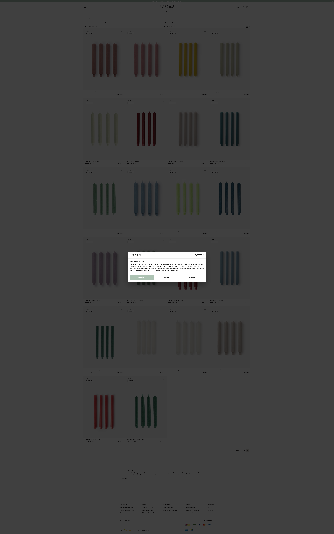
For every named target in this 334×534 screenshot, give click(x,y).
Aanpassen (166, 277)
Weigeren (192, 277)
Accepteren (141, 277)
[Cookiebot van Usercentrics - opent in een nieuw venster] (196, 255)
